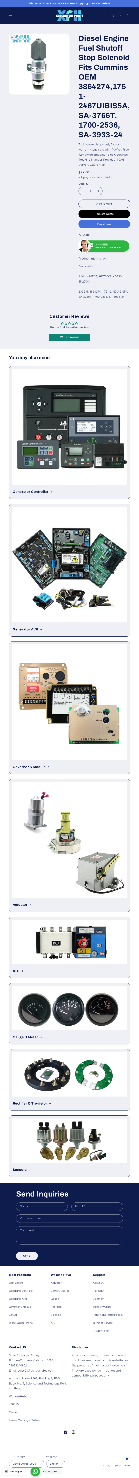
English (54, 1464)
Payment (98, 1291)
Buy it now (104, 224)
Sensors (20, 1169)
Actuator (20, 904)
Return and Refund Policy (108, 1315)
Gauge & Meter (25, 1037)
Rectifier (56, 1307)
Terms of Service (103, 1323)
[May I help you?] (35, 1471)
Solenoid (56, 1315)
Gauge (55, 1299)
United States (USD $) (25, 1464)
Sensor (13, 1315)
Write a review (69, 337)
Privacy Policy (101, 1331)
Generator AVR (25, 629)
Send (26, 1255)
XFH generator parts (120, 1466)
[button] (11, 15)
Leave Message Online (24, 1420)
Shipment (98, 1299)
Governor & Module (29, 767)
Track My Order (102, 1307)
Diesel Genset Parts (21, 1323)
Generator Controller (30, 492)
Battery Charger (60, 1291)
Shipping (83, 177)
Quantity (83, 184)
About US (98, 1283)
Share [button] (86, 235)
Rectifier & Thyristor (30, 1103)
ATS (16, 971)
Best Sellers (16, 1283)
